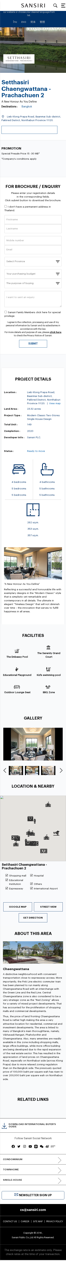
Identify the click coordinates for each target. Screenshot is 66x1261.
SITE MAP (38, 1221)
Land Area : (11, 409)
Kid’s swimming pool (49, 675)
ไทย (15, 22)
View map (55, 403)
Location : (10, 392)
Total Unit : (11, 424)
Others (38, 884)
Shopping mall (17, 875)
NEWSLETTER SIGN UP (35, 1195)
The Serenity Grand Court (48, 655)
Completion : (12, 431)
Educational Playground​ (17, 675)
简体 (33, 22)
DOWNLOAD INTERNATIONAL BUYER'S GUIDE (32, 1125)
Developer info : (14, 437)
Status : (9, 451)
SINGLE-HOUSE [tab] (12, 1180)
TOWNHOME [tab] (11, 1169)
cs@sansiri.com (33, 1209)
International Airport (46, 888)
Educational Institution (16, 882)
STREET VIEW (48, 907)
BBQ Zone (49, 692)
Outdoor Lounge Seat (17, 692)
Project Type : (12, 415)
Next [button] (62, 770)
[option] (33, 744)
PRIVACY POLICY (54, 1221)
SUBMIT (33, 343)
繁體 (42, 22)
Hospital (39, 875)
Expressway (16, 888)
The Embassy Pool (17, 657)
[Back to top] (58, 1250)
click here (55, 332)
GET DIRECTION (33, 918)
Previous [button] (5, 770)
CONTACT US (10, 1221)
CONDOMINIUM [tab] (12, 1159)
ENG (23, 22)
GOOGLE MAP (17, 907)
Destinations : (9, 106)
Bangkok (27, 106)
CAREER (25, 1221)
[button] (33, 822)
